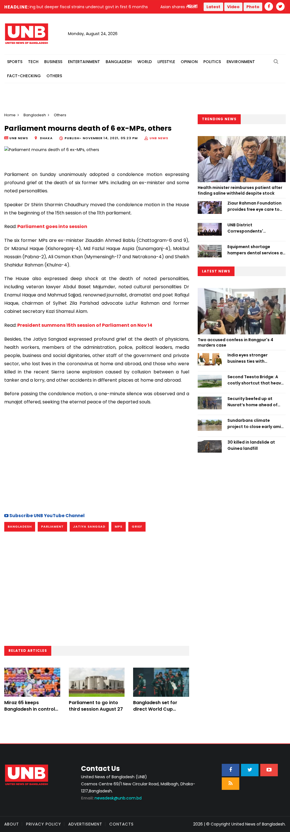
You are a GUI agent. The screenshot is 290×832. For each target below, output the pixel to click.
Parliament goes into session (51, 226)
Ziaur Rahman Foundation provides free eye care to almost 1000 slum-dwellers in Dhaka (255, 206)
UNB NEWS (159, 138)
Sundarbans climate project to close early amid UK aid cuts (255, 424)
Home (10, 115)
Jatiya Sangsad (89, 526)
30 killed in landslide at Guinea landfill (251, 445)
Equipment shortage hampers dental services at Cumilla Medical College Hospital (256, 250)
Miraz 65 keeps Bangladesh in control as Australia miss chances (29, 712)
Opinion (189, 62)
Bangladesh (119, 62)
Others (54, 76)
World (144, 62)
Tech (33, 62)
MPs (118, 526)
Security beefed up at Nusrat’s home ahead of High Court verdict (252, 402)
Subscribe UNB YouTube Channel (46, 516)
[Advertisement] (96, 458)
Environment (241, 62)
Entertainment (84, 62)
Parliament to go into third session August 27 (96, 705)
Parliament (52, 526)
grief (137, 526)
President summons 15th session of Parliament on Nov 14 (84, 325)
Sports (14, 62)
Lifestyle (166, 62)
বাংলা (192, 6)
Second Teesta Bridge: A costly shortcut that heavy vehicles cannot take (255, 380)
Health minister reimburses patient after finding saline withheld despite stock (240, 190)
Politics (212, 62)
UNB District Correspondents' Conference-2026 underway (246, 228)
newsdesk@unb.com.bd (111, 798)
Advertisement (85, 824)
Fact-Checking (24, 76)
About (11, 824)
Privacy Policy (43, 824)
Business (53, 62)
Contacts (121, 824)
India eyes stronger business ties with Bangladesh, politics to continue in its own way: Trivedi (252, 358)
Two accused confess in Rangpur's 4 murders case (235, 342)
